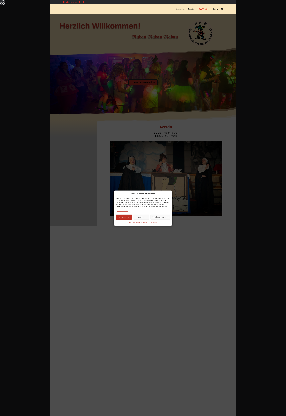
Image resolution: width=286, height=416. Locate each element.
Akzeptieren (124, 217)
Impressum (153, 222)
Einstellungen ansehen (160, 217)
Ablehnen (141, 217)
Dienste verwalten (122, 211)
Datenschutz (145, 222)
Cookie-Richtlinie (134, 222)
